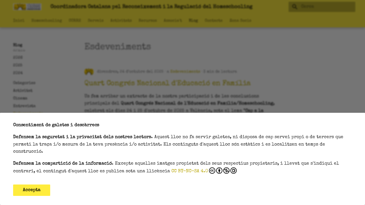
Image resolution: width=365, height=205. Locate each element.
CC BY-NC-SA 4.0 (189, 171)
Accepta (31, 190)
